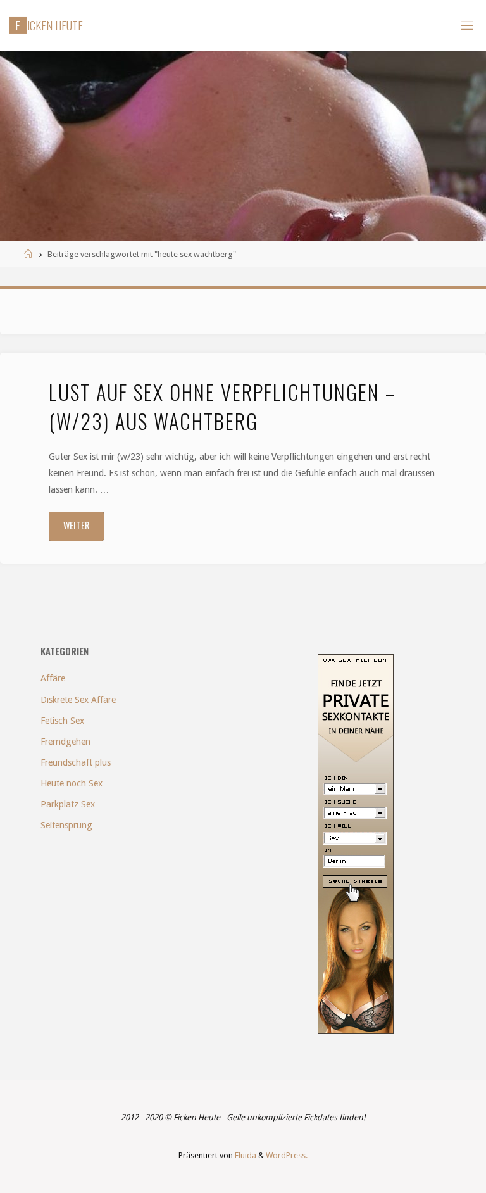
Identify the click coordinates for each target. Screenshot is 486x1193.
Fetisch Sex (62, 721)
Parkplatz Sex (67, 804)
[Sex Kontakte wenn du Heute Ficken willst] (356, 843)
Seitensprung (66, 825)
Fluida (244, 1155)
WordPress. (287, 1155)
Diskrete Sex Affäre (78, 700)
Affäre (52, 678)
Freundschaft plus (75, 762)
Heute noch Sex (71, 783)
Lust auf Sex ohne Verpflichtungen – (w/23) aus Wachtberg (222, 405)
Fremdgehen (65, 741)
